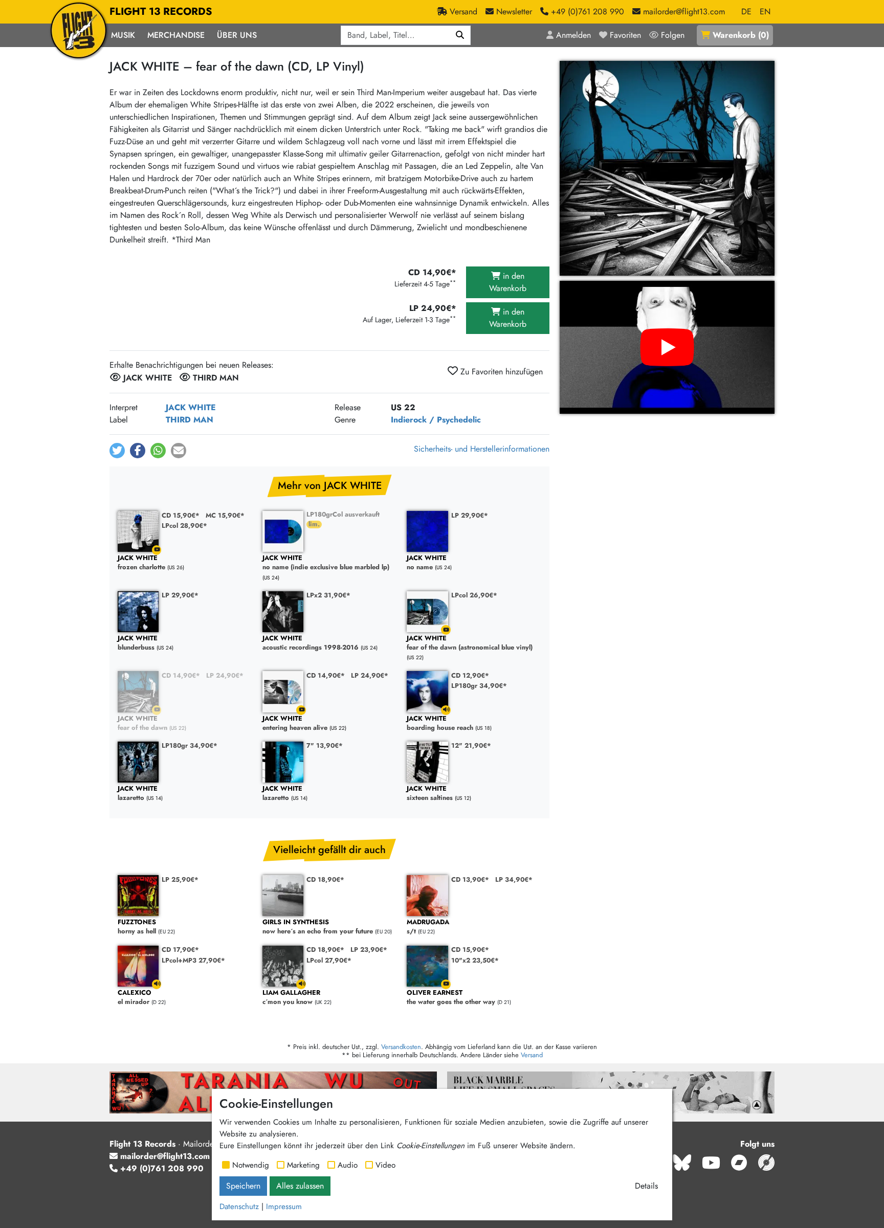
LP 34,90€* (514, 879)
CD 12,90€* (470, 675)
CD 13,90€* (470, 879)
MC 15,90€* (225, 515)
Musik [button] (123, 35)
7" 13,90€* (324, 745)
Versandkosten (401, 1047)
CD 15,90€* (181, 515)
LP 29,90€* (469, 515)
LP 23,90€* (368, 949)
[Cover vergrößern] (667, 168)
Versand (532, 1055)
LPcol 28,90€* (184, 525)
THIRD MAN (189, 420)
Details (646, 1186)
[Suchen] (460, 35)
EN (765, 11)
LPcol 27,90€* (328, 960)
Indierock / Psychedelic (436, 420)
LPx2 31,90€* (328, 595)
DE (746, 11)
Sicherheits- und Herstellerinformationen (481, 449)
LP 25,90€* (180, 879)
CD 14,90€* (181, 675)
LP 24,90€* (225, 675)
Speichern (243, 1186)
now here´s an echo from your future (317, 927)
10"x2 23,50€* (475, 960)
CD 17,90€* (180, 949)
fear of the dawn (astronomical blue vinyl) (470, 643)
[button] (117, 450)
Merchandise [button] (176, 35)
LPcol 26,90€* (474, 595)
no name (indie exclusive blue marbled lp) (325, 563)
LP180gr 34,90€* (479, 685)
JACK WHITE (191, 407)
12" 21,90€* (471, 745)
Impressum (284, 1206)
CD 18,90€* (325, 879)
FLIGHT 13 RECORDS (160, 11)
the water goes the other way (451, 998)
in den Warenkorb (507, 282)
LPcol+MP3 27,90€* (193, 960)
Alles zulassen (300, 1186)
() (741, 35)
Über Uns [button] (237, 35)
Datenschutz (239, 1206)
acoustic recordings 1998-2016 (310, 643)
